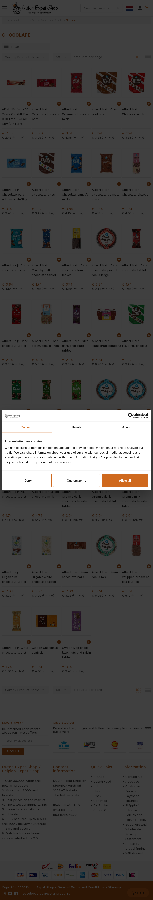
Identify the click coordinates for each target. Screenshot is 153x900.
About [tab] (126, 427)
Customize (74, 480)
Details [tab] (76, 427)
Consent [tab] (26, 427)
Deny (28, 480)
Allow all (125, 480)
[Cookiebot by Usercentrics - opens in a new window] (131, 416)
